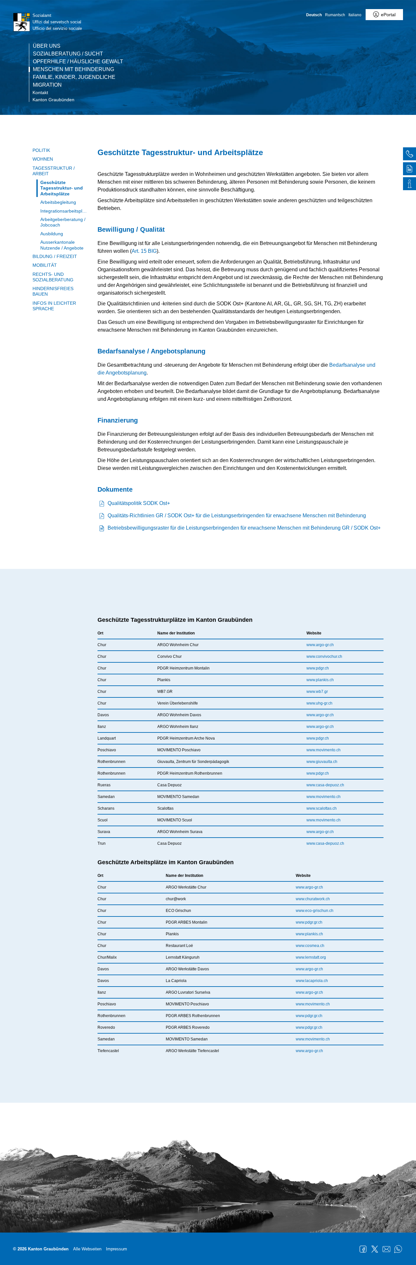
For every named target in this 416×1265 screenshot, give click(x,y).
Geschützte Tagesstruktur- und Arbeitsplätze (61, 188)
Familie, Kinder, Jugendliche (74, 77)
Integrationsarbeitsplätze (64, 211)
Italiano (354, 15)
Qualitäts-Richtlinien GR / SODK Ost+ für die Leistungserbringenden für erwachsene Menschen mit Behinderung (237, 515)
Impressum (116, 1249)
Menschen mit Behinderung (73, 69)
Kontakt (40, 92)
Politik (41, 150)
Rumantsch (335, 15)
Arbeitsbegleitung (58, 202)
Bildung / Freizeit (54, 256)
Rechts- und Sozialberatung (52, 277)
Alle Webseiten (87, 1249)
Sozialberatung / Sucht (68, 53)
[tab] (409, 154)
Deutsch (314, 15)
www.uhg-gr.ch (319, 703)
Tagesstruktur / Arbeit (53, 171)
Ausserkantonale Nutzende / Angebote (62, 244)
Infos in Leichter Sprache (54, 306)
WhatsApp (398, 1249)
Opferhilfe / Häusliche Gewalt (78, 61)
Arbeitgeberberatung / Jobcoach (62, 222)
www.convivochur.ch (324, 656)
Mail (386, 1249)
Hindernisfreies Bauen (52, 291)
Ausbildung (51, 233)
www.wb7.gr (317, 691)
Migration (47, 85)
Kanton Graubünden (53, 99)
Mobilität (44, 265)
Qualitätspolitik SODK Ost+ (139, 503)
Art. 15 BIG (144, 251)
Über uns (46, 46)
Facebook (363, 1249)
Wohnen (42, 159)
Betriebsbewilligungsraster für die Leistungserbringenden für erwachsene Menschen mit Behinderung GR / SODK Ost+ (244, 528)
